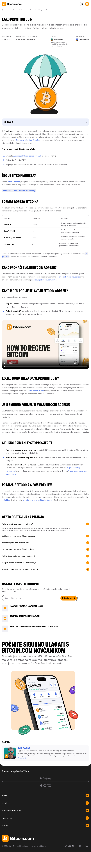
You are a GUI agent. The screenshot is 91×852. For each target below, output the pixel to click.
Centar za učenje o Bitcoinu (28, 140)
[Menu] (87, 4)
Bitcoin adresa (13, 181)
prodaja (33, 500)
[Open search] (82, 4)
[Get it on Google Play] (45, 778)
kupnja (26, 500)
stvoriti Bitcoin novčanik (69, 277)
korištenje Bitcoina (45, 500)
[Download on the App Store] (45, 785)
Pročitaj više (22, 758)
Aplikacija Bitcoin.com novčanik (27, 156)
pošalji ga (6, 500)
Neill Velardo (24, 748)
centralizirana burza (35, 390)
